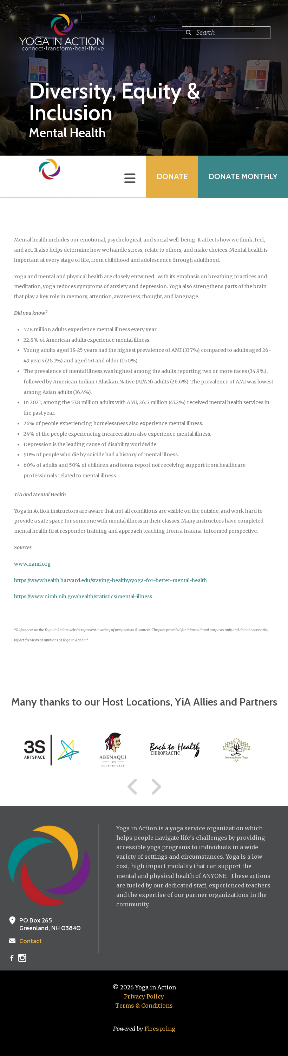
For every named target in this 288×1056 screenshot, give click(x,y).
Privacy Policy (144, 996)
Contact (30, 941)
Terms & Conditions (144, 1005)
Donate (172, 176)
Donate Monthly (243, 176)
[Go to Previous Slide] (132, 786)
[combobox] (226, 32)
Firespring (159, 1028)
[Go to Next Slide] (155, 786)
